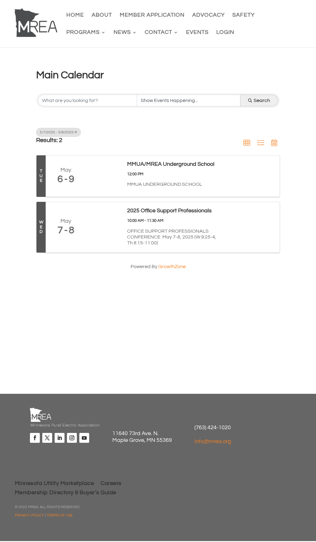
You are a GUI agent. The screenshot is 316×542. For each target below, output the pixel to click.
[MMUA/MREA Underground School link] (103, 176)
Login (225, 32)
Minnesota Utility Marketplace (54, 483)
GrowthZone (172, 266)
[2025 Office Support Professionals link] (103, 227)
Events (197, 32)
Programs (83, 32)
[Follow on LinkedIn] (59, 438)
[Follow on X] (47, 438)
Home (75, 15)
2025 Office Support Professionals (169, 210)
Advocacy (208, 15)
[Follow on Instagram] (72, 438)
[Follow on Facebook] (35, 438)
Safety (243, 15)
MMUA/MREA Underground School (170, 164)
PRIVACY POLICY (29, 515)
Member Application (152, 15)
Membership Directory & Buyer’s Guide (65, 493)
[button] (247, 143)
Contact (158, 32)
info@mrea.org (212, 441)
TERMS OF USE (60, 515)
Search (262, 100)
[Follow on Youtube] (84, 438)
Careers (111, 483)
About (102, 15)
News (122, 32)
